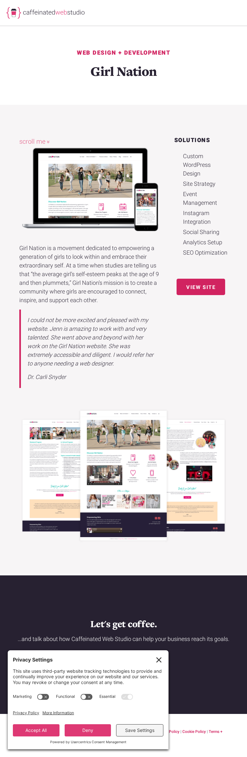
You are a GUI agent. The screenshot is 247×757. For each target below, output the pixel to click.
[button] (201, 287)
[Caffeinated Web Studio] (22, 13)
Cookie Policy (194, 731)
